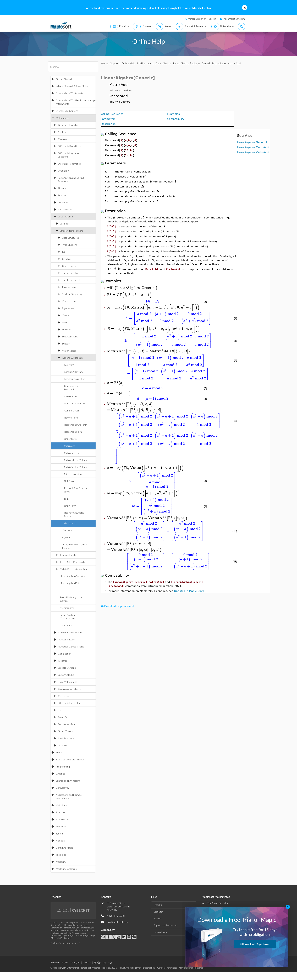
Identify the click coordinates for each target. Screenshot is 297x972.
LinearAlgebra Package (71, 230)
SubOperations (70, 336)
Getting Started (64, 79)
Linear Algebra (65, 216)
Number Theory (66, 639)
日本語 (97, 962)
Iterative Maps (65, 209)
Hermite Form (71, 417)
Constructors (69, 301)
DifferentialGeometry (69, 703)
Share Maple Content (67, 110)
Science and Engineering (68, 780)
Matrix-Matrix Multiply (75, 459)
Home (104, 63)
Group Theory (65, 731)
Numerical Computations (71, 646)
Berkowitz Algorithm (74, 378)
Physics (60, 752)
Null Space (69, 481)
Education (61, 812)
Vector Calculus (66, 674)
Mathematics (62, 117)
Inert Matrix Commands (72, 562)
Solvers (66, 322)
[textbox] (144, 176)
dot (61, 590)
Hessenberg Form (73, 431)
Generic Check (71, 410)
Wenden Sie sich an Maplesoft (202, 18)
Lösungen (158, 911)
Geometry (63, 202)
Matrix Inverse (71, 452)
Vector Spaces (69, 350)
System (59, 833)
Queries (66, 315)
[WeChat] (134, 937)
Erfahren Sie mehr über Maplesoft (65, 943)
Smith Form (70, 505)
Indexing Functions (70, 554)
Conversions (69, 265)
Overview (69, 364)
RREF (67, 498)
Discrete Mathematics (69, 163)
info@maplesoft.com (117, 922)
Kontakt (106, 896)
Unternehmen (160, 932)
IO (63, 251)
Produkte (158, 904)
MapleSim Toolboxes (66, 868)
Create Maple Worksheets (69, 93)
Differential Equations (69, 146)
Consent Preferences (167, 967)
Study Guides (63, 819)
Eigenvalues (68, 308)
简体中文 (107, 962)
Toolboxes (61, 854)
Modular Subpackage (72, 294)
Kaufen (157, 918)
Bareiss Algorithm (73, 371)
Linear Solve (70, 438)
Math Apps (61, 805)
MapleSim (61, 861)
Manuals (60, 840)
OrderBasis (66, 625)
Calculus (62, 139)
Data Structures (70, 237)
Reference (61, 826)
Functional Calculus (72, 280)
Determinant (71, 396)
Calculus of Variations (69, 688)
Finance (62, 188)
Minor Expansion (73, 474)
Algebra (62, 131)
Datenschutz (149, 967)
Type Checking (69, 244)
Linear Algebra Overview (72, 576)
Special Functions (67, 667)
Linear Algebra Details (71, 583)
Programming (69, 287)
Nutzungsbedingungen (130, 967)
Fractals (62, 195)
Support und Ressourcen (165, 925)
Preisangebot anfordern (234, 18)
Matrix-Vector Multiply (75, 467)
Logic (60, 710)
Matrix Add (69, 445)
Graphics (67, 258)
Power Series (65, 717)
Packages (62, 660)
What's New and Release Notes (72, 86)
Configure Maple (64, 847)
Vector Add (69, 523)
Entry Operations (71, 272)
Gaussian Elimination (75, 403)
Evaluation (63, 170)
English (65, 962)
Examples (65, 223)
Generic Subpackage (72, 357)
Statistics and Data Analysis (70, 759)
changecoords (67, 607)
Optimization (64, 653)
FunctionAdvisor (66, 724)
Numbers (63, 745)
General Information (68, 124)
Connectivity (62, 787)
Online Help (128, 63)
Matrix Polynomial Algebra (73, 569)
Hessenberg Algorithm (75, 424)
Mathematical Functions (70, 632)
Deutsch (87, 962)
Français (76, 962)
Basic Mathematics (67, 681)
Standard (66, 329)
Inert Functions (66, 738)
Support (66, 343)
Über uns (56, 896)
